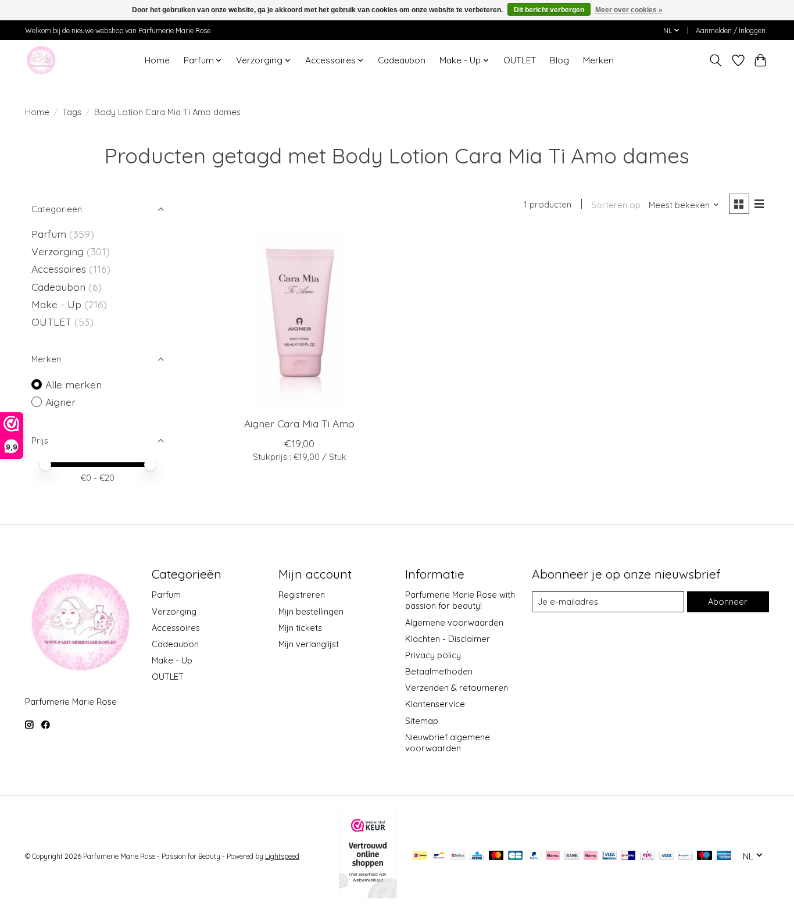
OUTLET (519, 60)
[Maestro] (704, 856)
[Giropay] (628, 856)
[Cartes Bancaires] (515, 856)
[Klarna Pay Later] (553, 856)
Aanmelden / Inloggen (731, 30)
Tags (71, 111)
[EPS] (647, 856)
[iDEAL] (420, 856)
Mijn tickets (300, 627)
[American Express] (724, 856)
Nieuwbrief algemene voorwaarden (447, 743)
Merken (598, 60)
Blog (559, 60)
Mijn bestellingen (311, 611)
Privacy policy (433, 655)
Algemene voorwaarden (454, 622)
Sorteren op (616, 204)
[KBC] (477, 856)
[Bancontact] (439, 856)
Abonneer (727, 601)
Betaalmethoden (439, 671)
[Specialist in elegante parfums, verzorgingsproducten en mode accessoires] (41, 60)
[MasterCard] (496, 856)
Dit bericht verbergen (549, 10)
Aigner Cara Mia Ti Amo (299, 423)
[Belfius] (457, 856)
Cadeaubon (401, 60)
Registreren (301, 594)
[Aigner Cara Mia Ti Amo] (299, 320)
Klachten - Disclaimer (447, 638)
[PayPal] (534, 856)
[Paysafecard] (685, 856)
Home (157, 60)
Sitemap (421, 720)
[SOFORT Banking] (591, 856)
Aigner (60, 401)
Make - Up (57, 304)
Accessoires (60, 268)
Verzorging (59, 251)
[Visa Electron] (609, 856)
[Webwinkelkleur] (368, 894)
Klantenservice (435, 703)
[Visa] (666, 856)
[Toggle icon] (715, 60)
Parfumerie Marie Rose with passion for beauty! (460, 600)
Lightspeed (282, 856)
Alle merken (73, 384)
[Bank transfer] (572, 856)
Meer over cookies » (629, 10)
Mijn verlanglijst (308, 644)
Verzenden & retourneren (456, 687)
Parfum (48, 233)
